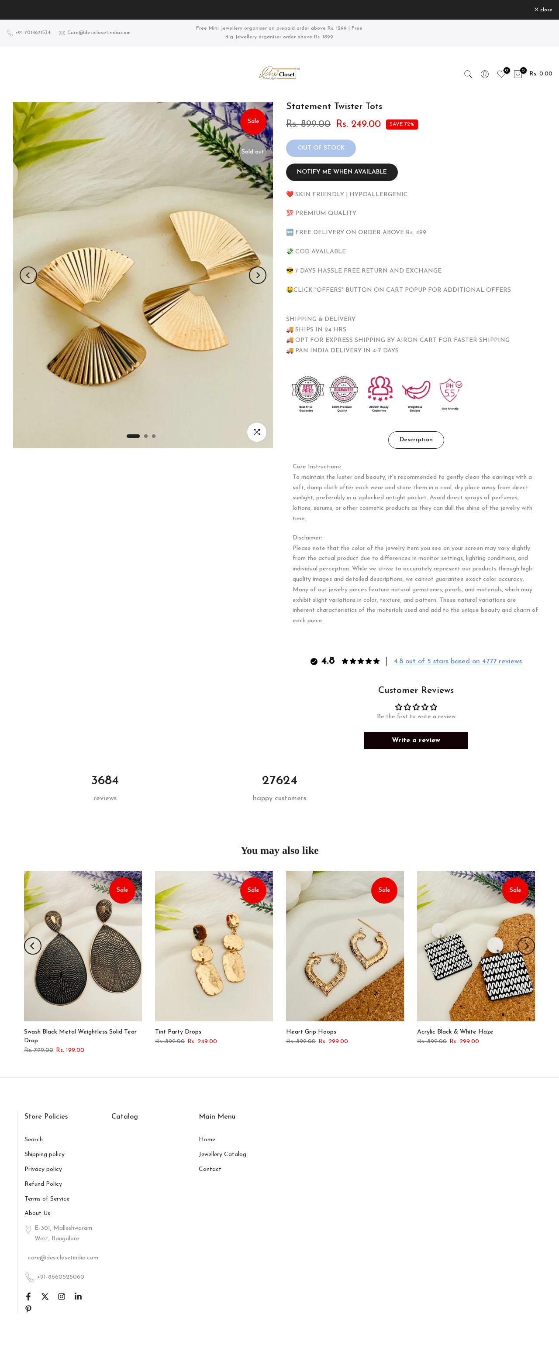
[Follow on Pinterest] (28, 1309)
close (17, 10)
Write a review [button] (416, 740)
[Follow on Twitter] (45, 1296)
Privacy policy (43, 1169)
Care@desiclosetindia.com (99, 32)
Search (33, 1139)
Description (416, 440)
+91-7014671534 (32, 32)
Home (207, 1139)
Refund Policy (43, 1184)
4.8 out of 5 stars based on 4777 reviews (458, 661)
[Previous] (28, 275)
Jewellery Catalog (222, 1154)
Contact (210, 1169)
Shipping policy (44, 1154)
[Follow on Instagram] (62, 1296)
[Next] (257, 275)
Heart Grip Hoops (311, 1032)
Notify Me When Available (342, 172)
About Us (37, 1213)
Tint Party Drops (178, 1032)
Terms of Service (46, 1199)
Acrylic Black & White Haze (455, 1032)
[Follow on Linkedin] (78, 1296)
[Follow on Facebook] (28, 1296)
